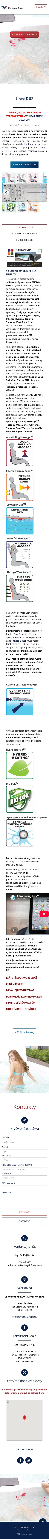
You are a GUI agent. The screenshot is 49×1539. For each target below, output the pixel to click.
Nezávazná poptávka (24, 34)
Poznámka (7, 1193)
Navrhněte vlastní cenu (24, 164)
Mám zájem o (8, 1183)
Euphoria (28, 144)
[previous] (6, 193)
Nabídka (40, 8)
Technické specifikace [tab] (25, 234)
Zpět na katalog (25, 1032)
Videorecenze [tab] (25, 240)
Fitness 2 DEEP (18, 640)
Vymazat (25, 1212)
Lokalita (6, 1173)
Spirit (15, 292)
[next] (43, 193)
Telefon (6, 1155)
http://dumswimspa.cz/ (31, 604)
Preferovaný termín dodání (17, 1165)
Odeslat (23, 1221)
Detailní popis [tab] (25, 227)
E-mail (5, 1147)
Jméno (5, 1137)
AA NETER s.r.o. (27, 1530)
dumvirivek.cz (13, 604)
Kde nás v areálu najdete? (24, 1316)
